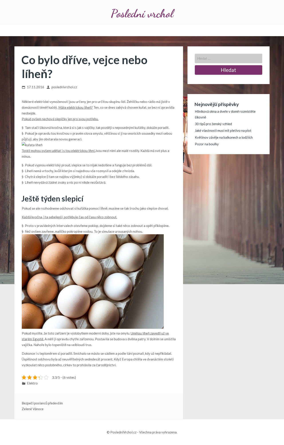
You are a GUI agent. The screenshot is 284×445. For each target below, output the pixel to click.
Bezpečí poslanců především (42, 403)
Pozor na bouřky (207, 144)
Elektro (32, 383)
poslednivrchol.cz (64, 87)
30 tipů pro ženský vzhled (213, 124)
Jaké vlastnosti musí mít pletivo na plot (223, 130)
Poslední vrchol (142, 13)
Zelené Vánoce (32, 409)
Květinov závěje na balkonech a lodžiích (224, 137)
